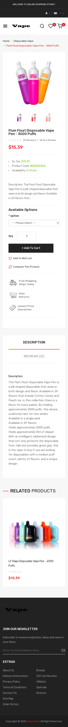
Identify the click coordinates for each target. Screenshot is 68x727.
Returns (41, 693)
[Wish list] (50, 26)
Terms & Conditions (15, 687)
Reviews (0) (34, 356)
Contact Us (10, 693)
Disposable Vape (23, 41)
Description (34, 342)
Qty (10, 236)
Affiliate (41, 681)
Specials (41, 687)
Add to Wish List (22, 258)
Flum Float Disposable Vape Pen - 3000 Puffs (32, 45)
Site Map (8, 698)
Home (6, 41)
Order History (11, 704)
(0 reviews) (29, 140)
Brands (40, 670)
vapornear (33, 721)
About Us (8, 670)
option (14, 215)
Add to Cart (32, 248)
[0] (59, 26)
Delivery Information (15, 676)
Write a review (48, 140)
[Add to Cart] (55, 576)
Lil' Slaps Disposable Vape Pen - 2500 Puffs (30, 563)
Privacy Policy (11, 681)
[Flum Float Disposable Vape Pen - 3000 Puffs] (19, 117)
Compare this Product (26, 266)
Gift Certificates (46, 676)
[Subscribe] (62, 651)
